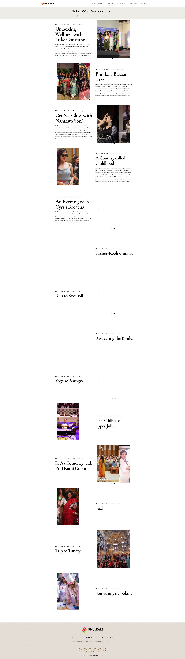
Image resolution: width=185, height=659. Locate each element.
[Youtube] (105, 650)
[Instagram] (85, 650)
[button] (112, 58)
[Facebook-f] (80, 650)
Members (100, 3)
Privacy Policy (79, 642)
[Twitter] (95, 650)
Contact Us (144, 3)
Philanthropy (121, 3)
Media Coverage (133, 3)
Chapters (110, 3)
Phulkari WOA (85, 16)
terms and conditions (95, 642)
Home (93, 3)
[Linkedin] (100, 650)
